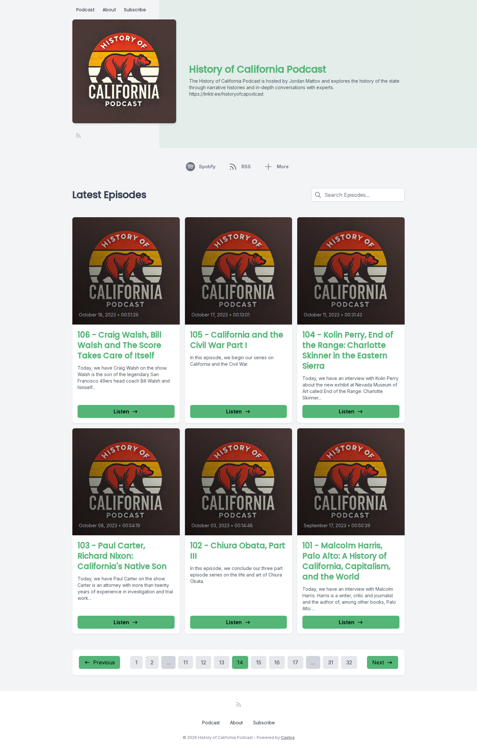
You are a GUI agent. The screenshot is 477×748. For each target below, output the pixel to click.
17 (295, 662)
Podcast (85, 9)
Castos (288, 737)
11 (185, 662)
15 (258, 662)
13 (221, 662)
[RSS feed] (78, 135)
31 (330, 662)
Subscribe (135, 9)
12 (203, 662)
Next (378, 662)
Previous (104, 662)
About (109, 9)
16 (277, 662)
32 (349, 662)
